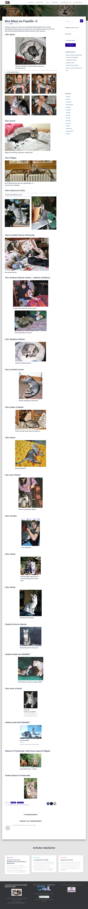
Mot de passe (68, 34)
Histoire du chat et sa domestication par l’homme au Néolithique (16, 861)
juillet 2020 (68, 110)
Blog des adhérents (77, 2)
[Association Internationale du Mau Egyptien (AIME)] (7, 2)
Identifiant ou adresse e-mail (71, 27)
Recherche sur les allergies (72, 65)
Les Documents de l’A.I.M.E (65, 2)
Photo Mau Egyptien (24, 804)
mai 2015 (68, 133)
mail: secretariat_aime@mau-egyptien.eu (16, 902)
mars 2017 (68, 123)
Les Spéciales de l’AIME (71, 60)
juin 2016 (68, 125)
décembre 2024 (69, 104)
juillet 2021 (68, 107)
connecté (21, 825)
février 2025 (68, 102)
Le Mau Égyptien (39, 2)
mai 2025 (68, 99)
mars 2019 (68, 120)
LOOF (20, 899)
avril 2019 (68, 118)
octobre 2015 (69, 128)
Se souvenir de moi (70, 40)
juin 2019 (68, 115)
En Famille (13, 802)
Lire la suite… (23, 871)
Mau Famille (16, 804)
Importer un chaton (70, 62)
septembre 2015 (69, 131)
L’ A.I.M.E (47, 2)
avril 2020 (68, 112)
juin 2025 (68, 96)
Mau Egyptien (30, 2)
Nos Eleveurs (55, 2)
